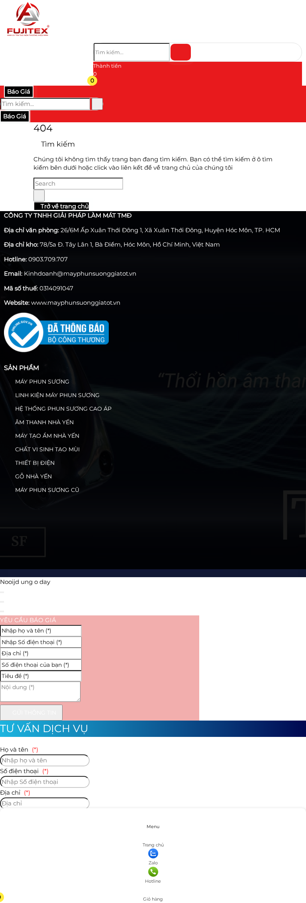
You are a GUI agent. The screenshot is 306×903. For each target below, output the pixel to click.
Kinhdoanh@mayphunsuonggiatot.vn (80, 273)
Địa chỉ (15, 792)
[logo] (28, 37)
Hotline (153, 881)
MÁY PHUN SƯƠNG (41, 381)
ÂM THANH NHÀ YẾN (44, 422)
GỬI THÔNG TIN (33, 712)
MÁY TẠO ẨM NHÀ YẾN (46, 435)
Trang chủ (153, 845)
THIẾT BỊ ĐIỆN (34, 462)
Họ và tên (19, 749)
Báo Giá (18, 91)
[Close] (2, 592)
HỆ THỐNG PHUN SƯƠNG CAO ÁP (63, 408)
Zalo (153, 863)
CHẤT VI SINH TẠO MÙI (47, 449)
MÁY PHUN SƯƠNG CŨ (46, 490)
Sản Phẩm (21, 368)
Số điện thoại (24, 771)
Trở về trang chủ (64, 206)
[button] (98, 81)
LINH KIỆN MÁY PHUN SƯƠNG (57, 395)
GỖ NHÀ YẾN (33, 476)
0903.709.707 (48, 259)
